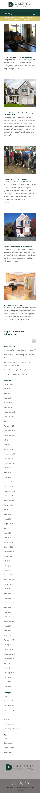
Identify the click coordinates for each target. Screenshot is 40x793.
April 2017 (7, 631)
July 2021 (7, 528)
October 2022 (8, 496)
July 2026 (7, 389)
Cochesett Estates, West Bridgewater (17, 375)
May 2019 (7, 598)
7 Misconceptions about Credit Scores (18, 247)
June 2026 (7, 393)
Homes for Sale (9, 710)
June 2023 (7, 473)
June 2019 (7, 593)
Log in (6, 738)
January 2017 (8, 645)
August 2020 (8, 556)
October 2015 (8, 677)
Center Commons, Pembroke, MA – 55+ (18, 370)
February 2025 (9, 426)
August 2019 (8, 584)
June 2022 (7, 514)
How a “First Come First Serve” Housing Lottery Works (18, 114)
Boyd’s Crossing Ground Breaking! (16, 179)
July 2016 (7, 663)
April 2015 (7, 687)
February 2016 (9, 673)
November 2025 (9, 412)
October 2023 (8, 459)
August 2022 (8, 505)
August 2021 (8, 524)
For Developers (9, 706)
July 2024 (7, 440)
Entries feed (8, 743)
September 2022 (9, 500)
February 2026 (9, 407)
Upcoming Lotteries (11, 729)
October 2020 (8, 547)
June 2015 (7, 682)
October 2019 (8, 575)
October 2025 (8, 417)
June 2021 (7, 533)
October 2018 (8, 603)
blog (5, 696)
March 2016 (8, 668)
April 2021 (7, 538)
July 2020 (7, 561)
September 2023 (9, 463)
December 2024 (9, 431)
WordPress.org (9, 752)
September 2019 (9, 580)
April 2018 (7, 612)
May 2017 (7, 626)
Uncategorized (9, 724)
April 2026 (7, 398)
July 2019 (7, 589)
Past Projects (8, 715)
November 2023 (9, 454)
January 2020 (8, 566)
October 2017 (8, 617)
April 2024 (7, 445)
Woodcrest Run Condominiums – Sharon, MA (20, 350)
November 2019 (9, 570)
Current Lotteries (10, 701)
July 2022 (7, 510)
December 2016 (9, 649)
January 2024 (8, 449)
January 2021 (8, 542)
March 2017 (8, 635)
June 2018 (7, 607)
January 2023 (8, 486)
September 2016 (9, 659)
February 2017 (9, 640)
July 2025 (7, 421)
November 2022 (9, 491)
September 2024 (9, 435)
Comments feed (9, 748)
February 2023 (9, 482)
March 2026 (8, 403)
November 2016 (9, 654)
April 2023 (7, 477)
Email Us (8, 17)
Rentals (6, 719)
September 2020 (9, 552)
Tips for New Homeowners (14, 305)
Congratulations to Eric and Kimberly (18, 57)
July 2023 (7, 468)
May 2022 (7, 519)
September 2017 (9, 621)
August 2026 (8, 384)
